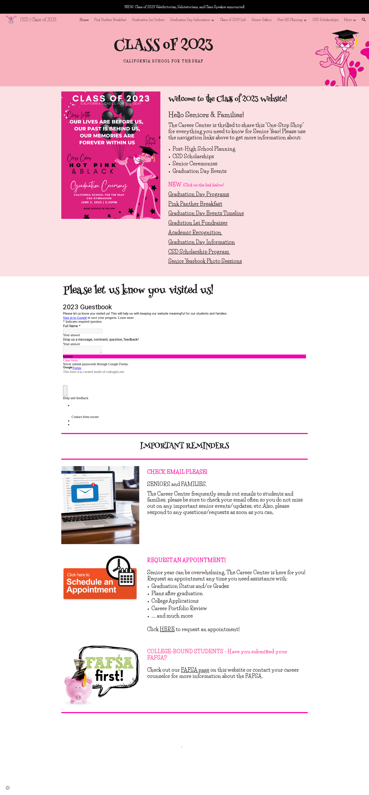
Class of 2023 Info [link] (233, 20)
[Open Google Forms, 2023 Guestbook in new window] (299, 306)
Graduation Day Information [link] (190, 20)
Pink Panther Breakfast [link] (110, 20)
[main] (163, 50)
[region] (184, 7)
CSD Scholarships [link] (325, 20)
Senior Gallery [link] (262, 20)
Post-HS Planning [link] (289, 20)
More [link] (348, 20)
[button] (364, 20)
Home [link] (84, 20)
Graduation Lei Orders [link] (148, 20)
